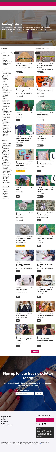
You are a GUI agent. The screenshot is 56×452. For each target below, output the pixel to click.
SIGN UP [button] (39, 393)
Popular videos (6, 416)
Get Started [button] (45, 420)
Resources (4, 421)
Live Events (4, 420)
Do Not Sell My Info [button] (6, 444)
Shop (3, 423)
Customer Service (7, 425)
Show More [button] (35, 351)
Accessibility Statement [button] (19, 444)
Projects (3, 418)
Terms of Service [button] (33, 442)
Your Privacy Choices (33, 444)
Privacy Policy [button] (43, 442)
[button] (11, 52)
